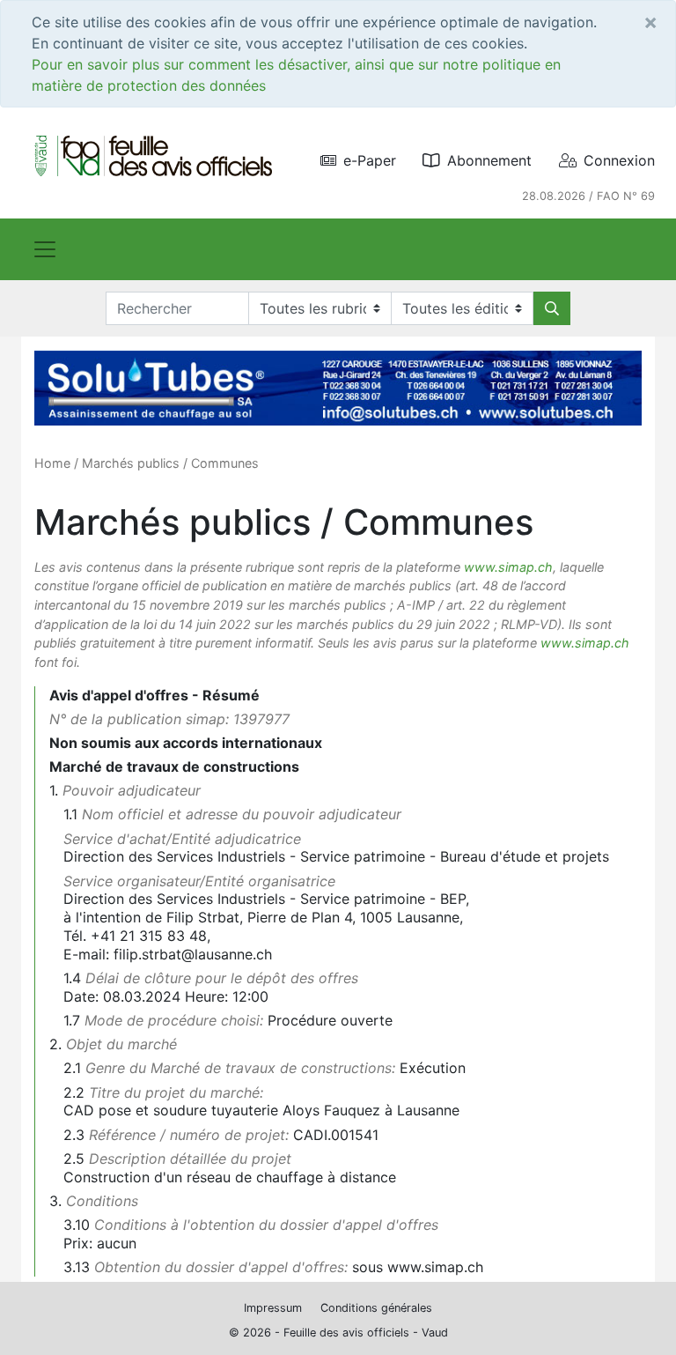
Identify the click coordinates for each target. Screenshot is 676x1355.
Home (52, 462)
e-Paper (369, 160)
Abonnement (489, 160)
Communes (225, 462)
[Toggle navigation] (45, 249)
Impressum (273, 1307)
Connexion (619, 160)
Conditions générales (376, 1307)
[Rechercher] (551, 308)
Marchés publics (131, 462)
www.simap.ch (508, 566)
